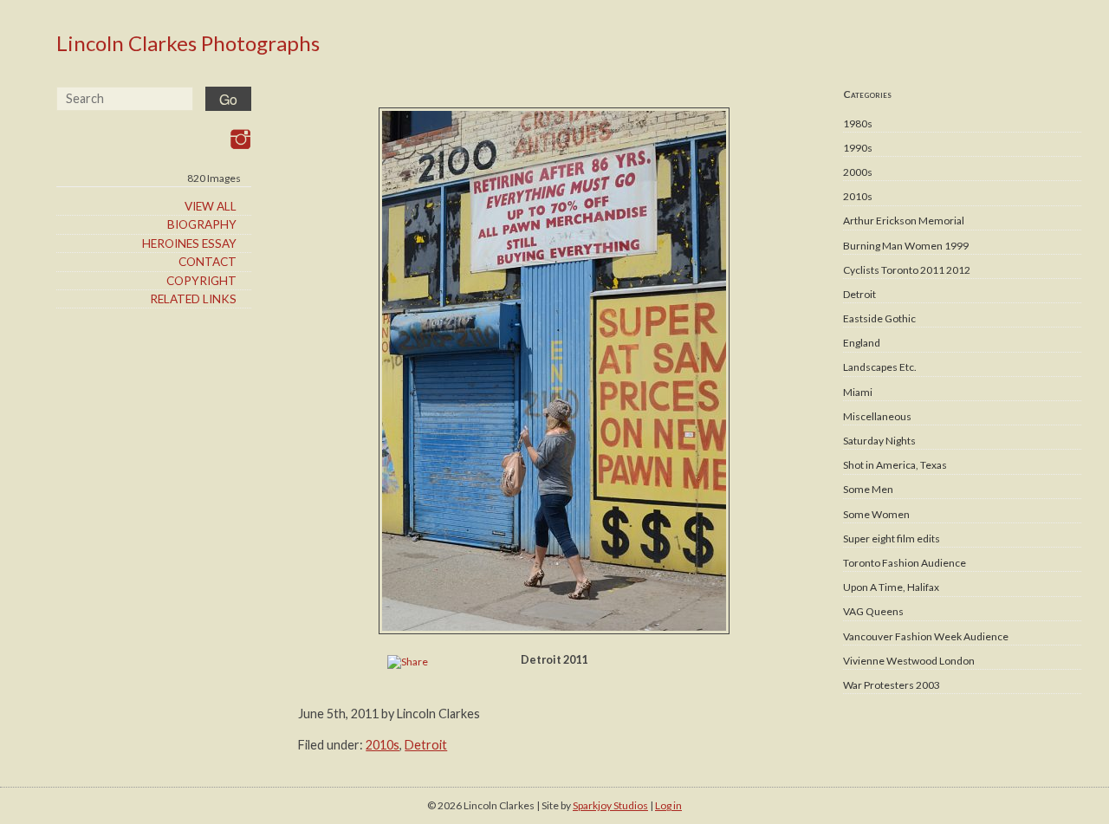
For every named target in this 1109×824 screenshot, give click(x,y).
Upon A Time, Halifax (891, 587)
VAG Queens (873, 611)
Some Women (876, 514)
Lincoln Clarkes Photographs (188, 42)
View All (211, 206)
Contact (207, 262)
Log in (668, 805)
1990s (857, 147)
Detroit (859, 294)
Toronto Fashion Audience (904, 562)
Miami (857, 392)
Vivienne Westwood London (909, 660)
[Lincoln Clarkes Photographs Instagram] (240, 139)
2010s (857, 196)
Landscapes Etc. (880, 366)
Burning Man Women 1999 (906, 245)
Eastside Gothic (879, 318)
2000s (857, 171)
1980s (857, 123)
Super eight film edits (891, 538)
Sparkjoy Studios (610, 805)
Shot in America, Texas (895, 464)
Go (228, 99)
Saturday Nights (879, 440)
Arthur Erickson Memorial (903, 220)
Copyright (201, 281)
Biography (202, 224)
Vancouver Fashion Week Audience (925, 636)
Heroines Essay (189, 243)
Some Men (868, 489)
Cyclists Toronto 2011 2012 (906, 269)
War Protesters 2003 (891, 684)
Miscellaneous (877, 416)
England (861, 342)
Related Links (193, 299)
